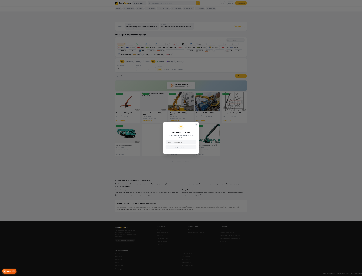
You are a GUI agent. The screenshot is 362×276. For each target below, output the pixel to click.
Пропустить (181, 151)
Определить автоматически (182, 147)
